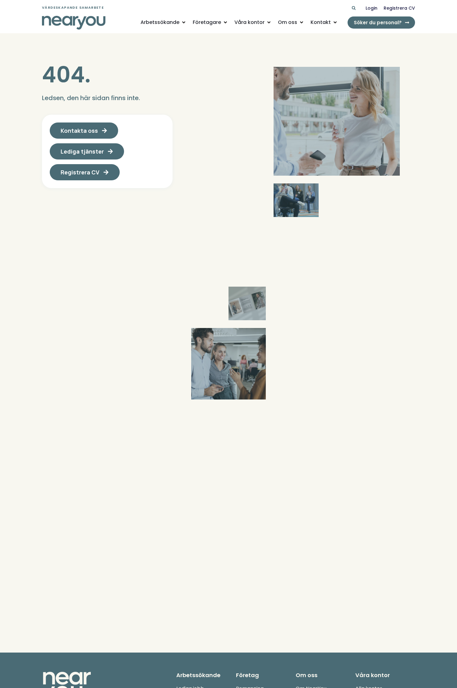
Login (371, 8)
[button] (353, 8)
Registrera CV (399, 8)
